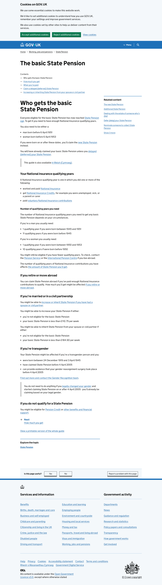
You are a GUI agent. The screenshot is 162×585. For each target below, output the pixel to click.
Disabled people (28, 538)
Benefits (24, 504)
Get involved (110, 544)
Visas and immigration (73, 538)
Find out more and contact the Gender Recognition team (49, 377)
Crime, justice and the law (33, 532)
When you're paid (30, 85)
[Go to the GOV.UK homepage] (30, 45)
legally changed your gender (76, 386)
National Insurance (50, 188)
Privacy (31, 561)
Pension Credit (52, 409)
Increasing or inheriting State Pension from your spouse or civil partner (54, 92)
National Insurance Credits (41, 193)
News (107, 510)
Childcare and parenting (32, 521)
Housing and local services (75, 521)
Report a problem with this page (123, 474)
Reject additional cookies (66, 34)
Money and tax (69, 527)
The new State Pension (113, 104)
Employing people (71, 510)
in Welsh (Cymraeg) (62, 162)
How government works (116, 538)
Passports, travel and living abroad (80, 532)
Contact (79, 561)
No (68, 474)
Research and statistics (116, 521)
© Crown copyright (132, 577)
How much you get (31, 81)
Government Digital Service (70, 565)
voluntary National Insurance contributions (50, 200)
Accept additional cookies (35, 34)
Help (22, 561)
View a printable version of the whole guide (42, 431)
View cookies (89, 34)
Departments (111, 504)
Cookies (42, 561)
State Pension (62, 52)
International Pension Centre (62, 258)
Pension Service (32, 258)
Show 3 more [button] (109, 133)
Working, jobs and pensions (41, 52)
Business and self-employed (34, 515)
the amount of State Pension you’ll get (47, 266)
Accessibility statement (60, 561)
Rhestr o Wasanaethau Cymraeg (36, 565)
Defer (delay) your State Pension (118, 120)
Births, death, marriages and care (37, 510)
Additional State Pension (114, 109)
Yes (53, 474)
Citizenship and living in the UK (36, 527)
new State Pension (87, 142)
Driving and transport (31, 544)
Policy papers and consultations (120, 527)
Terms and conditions (97, 561)
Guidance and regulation (116, 515)
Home (23, 52)
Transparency (111, 532)
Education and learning (74, 504)
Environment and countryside (77, 515)
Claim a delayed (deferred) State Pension (41, 88)
